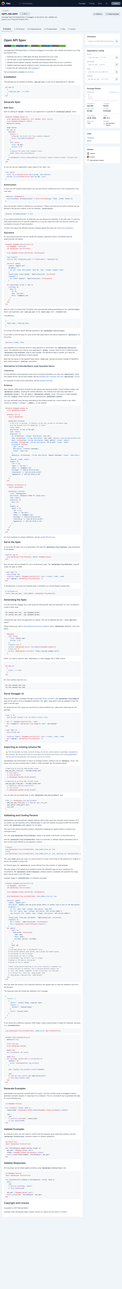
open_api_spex (10, 13)
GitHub (89, 141)
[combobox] (38, 3)
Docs (100, 3)
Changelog (90, 138)
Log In (116, 3)
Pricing (91, 3)
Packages (82, 3)
